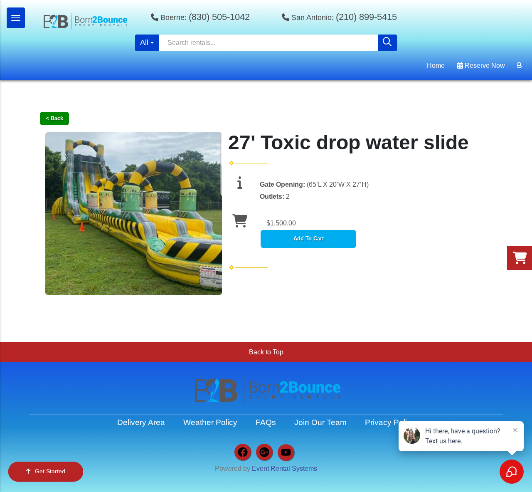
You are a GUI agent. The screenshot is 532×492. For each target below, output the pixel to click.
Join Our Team (320, 422)
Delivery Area (141, 422)
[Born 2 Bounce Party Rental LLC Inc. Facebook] (242, 452)
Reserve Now (484, 65)
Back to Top (266, 352)
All (144, 42)
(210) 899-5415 (366, 17)
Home (436, 65)
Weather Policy (210, 422)
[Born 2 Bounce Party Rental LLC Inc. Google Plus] (264, 452)
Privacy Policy (390, 422)
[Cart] (519, 65)
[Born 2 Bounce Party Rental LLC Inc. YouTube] (286, 452)
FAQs (266, 422)
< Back (54, 118)
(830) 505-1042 (219, 17)
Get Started (50, 471)
